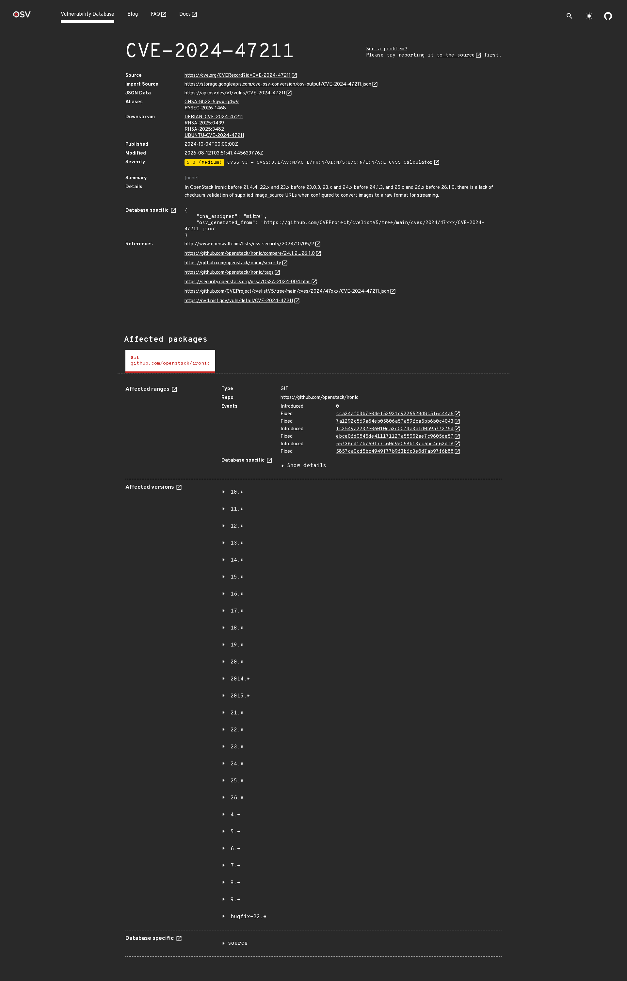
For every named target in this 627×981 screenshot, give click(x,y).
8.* (235, 883)
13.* (237, 543)
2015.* (240, 696)
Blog (132, 14)
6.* (235, 849)
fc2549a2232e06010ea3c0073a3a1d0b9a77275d (395, 429)
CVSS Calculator (411, 162)
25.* (237, 781)
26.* (237, 798)
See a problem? (386, 49)
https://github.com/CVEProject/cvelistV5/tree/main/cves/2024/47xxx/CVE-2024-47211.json (287, 291)
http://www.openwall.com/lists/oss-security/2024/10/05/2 (249, 244)
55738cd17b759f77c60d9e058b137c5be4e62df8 (395, 444)
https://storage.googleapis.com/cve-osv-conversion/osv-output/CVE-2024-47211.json (278, 84)
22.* (237, 730)
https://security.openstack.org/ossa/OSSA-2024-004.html (248, 282)
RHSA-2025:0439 (204, 123)
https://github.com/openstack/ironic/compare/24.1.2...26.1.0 (250, 254)
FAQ (155, 14)
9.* (235, 900)
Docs (185, 14)
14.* (237, 560)
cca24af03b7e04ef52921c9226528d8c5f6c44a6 (395, 414)
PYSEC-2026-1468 (205, 108)
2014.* (240, 679)
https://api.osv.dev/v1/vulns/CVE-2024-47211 (235, 93)
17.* (237, 611)
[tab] (170, 361)
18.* (237, 628)
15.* (237, 577)
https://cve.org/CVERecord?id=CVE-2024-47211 (238, 76)
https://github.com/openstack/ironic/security (233, 263)
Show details (306, 466)
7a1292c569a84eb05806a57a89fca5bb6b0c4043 (395, 421)
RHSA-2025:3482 (204, 129)
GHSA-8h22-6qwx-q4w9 (212, 102)
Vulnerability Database (87, 14)
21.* (237, 713)
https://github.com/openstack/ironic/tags (229, 273)
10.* (237, 492)
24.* (237, 764)
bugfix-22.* (248, 917)
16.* (237, 594)
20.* (237, 662)
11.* (237, 509)
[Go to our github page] (608, 16)
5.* (235, 832)
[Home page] (22, 16)
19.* (237, 645)
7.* (235, 866)
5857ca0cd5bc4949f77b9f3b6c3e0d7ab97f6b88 (395, 452)
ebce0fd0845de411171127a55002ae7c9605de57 (395, 436)
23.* (237, 747)
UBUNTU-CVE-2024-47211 (214, 136)
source (238, 943)
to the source (456, 55)
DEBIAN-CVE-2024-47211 (214, 117)
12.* (237, 526)
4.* (235, 815)
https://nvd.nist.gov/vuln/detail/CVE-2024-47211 (239, 301)
